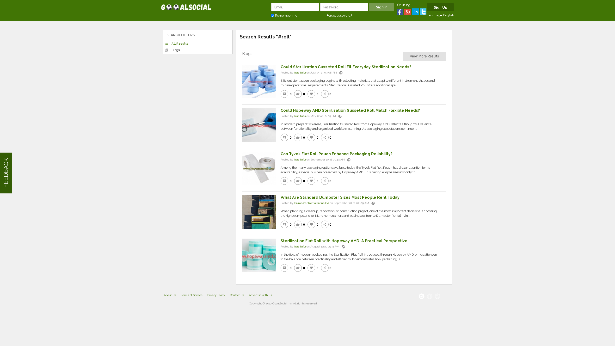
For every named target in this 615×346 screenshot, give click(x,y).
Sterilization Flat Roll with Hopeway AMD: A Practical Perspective (344, 241)
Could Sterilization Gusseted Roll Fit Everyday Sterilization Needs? (346, 67)
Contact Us (237, 295)
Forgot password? (339, 15)
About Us (170, 295)
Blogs (172, 50)
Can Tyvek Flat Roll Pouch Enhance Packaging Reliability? (337, 154)
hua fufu (300, 72)
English (448, 15)
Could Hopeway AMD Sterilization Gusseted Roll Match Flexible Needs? (350, 110)
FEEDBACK (5, 173)
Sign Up (440, 7)
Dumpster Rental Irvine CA (311, 203)
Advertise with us (260, 295)
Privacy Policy (216, 295)
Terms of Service (192, 295)
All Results (176, 44)
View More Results (424, 56)
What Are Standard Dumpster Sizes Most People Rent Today (340, 197)
